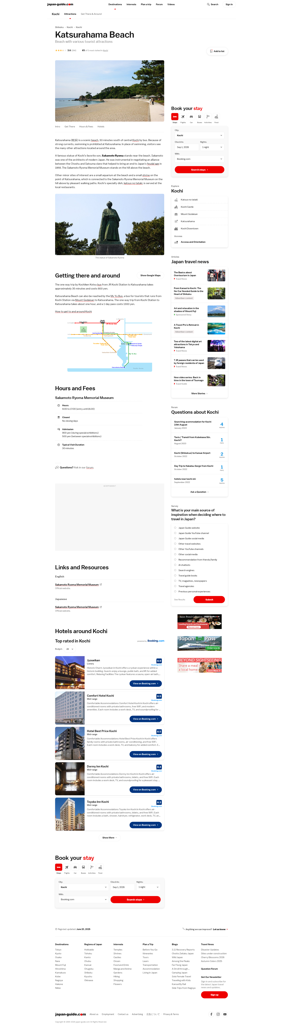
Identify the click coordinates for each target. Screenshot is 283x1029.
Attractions (70, 14)
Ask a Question (198, 491)
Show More (108, 837)
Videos (171, 4)
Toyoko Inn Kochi (98, 802)
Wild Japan (177, 957)
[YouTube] (225, 1014)
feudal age (153, 163)
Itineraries (148, 953)
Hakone (59, 984)
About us (94, 1014)
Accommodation (151, 969)
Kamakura (60, 973)
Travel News (207, 944)
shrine (146, 175)
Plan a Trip (148, 944)
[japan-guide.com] (60, 4)
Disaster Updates (210, 950)
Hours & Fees (86, 126)
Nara (57, 961)
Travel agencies (186, 586)
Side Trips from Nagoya (183, 988)
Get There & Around (91, 14)
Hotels (101, 126)
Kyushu (88, 976)
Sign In (229, 4)
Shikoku (59, 27)
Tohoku (88, 953)
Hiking (116, 976)
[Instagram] (218, 1014)
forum (89, 467)
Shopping (118, 980)
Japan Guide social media (191, 538)
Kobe (58, 976)
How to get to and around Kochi (73, 311)
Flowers (117, 984)
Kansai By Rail (179, 984)
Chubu (87, 961)
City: (61, 882)
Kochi (70, 27)
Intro (57, 126)
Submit (209, 599)
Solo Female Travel (181, 976)
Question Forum (209, 968)
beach (94, 140)
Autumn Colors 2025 (211, 961)
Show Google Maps (150, 275)
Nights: (139, 882)
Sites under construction (214, 953)
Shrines (117, 953)
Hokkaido (89, 950)
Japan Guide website (189, 527)
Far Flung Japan (180, 965)
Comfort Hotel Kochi (100, 695)
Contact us (123, 1014)
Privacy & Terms (171, 1014)
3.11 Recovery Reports (183, 950)
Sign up (214, 994)
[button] (97, 944)
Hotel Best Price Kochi (102, 731)
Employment (108, 1014)
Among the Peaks (181, 961)
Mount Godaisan (84, 300)
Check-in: (115, 882)
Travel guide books (187, 575)
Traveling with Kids (181, 980)
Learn (146, 961)
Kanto (87, 957)
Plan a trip (146, 4)
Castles (117, 957)
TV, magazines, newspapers (192, 580)
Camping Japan (179, 973)
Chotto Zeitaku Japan (183, 953)
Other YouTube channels (191, 549)
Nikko (58, 988)
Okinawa (88, 980)
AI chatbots (184, 565)
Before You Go (150, 950)
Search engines (186, 570)
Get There (70, 126)
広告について (153, 1014)
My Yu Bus (117, 296)
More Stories (198, 393)
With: (61, 894)
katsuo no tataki (133, 183)
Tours (146, 957)
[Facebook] (211, 1014)
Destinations (115, 4)
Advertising (137, 1014)
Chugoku (88, 969)
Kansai (87, 965)
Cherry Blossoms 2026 (212, 957)
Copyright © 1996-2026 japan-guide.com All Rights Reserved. (81, 1022)
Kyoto (58, 953)
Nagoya (59, 980)
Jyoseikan (93, 660)
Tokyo (58, 950)
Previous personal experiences (194, 591)
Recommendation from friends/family (197, 559)
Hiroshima (60, 969)
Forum (159, 4)
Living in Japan (150, 973)
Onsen (116, 961)
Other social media (188, 554)
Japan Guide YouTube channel (193, 533)
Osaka (58, 957)
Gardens (117, 973)
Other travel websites (189, 543)
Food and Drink (121, 965)
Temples (117, 950)
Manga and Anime (122, 969)
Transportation (150, 965)
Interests (131, 4)
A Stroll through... (181, 969)
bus (99, 284)
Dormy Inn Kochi (97, 766)
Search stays (134, 899)
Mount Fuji (60, 965)
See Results (179, 600)
